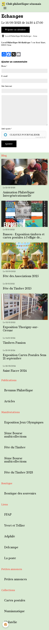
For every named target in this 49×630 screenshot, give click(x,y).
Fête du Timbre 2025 (17, 288)
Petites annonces (15, 579)
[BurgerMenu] (5, 8)
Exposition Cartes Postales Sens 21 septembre (24, 357)
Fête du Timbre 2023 (18, 472)
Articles (9, 401)
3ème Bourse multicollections (15, 460)
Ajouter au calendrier (16, 30)
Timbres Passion (14, 342)
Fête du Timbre (14, 447)
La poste (10, 558)
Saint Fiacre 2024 (15, 370)
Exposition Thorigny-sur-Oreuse (20, 329)
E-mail (4, 76)
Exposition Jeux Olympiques (23, 422)
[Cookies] (5, 624)
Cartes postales (14, 600)
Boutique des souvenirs (20, 493)
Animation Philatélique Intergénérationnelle (18, 194)
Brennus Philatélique (18, 390)
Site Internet (6, 86)
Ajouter (9, 144)
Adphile (9, 536)
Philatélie (10, 622)
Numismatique (14, 611)
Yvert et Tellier (14, 525)
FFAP (8, 514)
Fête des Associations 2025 (21, 276)
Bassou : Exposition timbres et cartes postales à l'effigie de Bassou (24, 236)
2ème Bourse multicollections (15, 435)
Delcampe (11, 547)
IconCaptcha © (40, 137)
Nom (3, 66)
